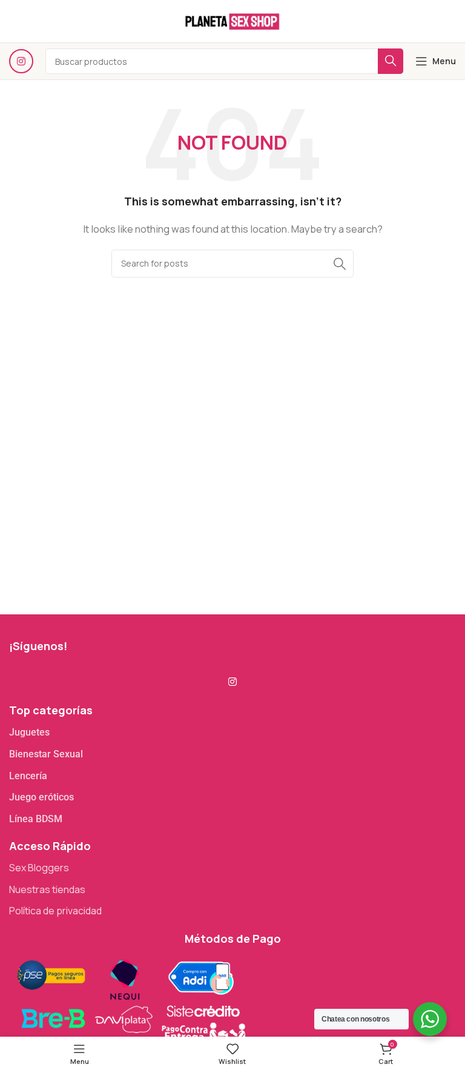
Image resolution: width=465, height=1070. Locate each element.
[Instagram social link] (21, 61)
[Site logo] (232, 20)
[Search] (340, 263)
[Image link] (130, 1000)
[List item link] (232, 732)
